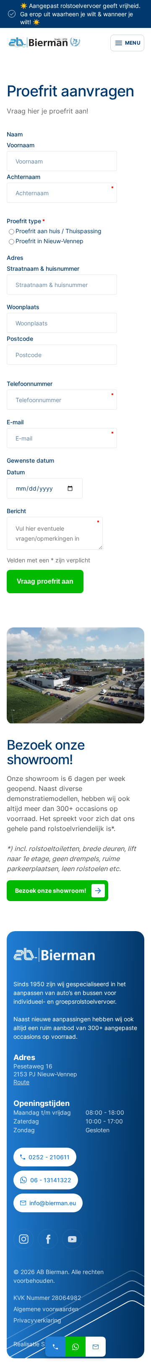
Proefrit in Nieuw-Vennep (49, 240)
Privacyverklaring (37, 1320)
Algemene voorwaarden (45, 1308)
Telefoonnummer (30, 383)
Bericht (17, 510)
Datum (16, 472)
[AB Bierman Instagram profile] (23, 1239)
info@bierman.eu (52, 1202)
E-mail (16, 422)
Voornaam (20, 145)
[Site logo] (44, 43)
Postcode (20, 338)
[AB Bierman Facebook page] (48, 1239)
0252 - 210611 (49, 1157)
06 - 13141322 (50, 1180)
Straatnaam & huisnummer (43, 268)
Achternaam (24, 176)
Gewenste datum (30, 460)
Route (21, 1081)
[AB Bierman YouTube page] (72, 1239)
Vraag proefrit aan (45, 581)
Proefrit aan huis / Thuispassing (59, 230)
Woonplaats (23, 306)
